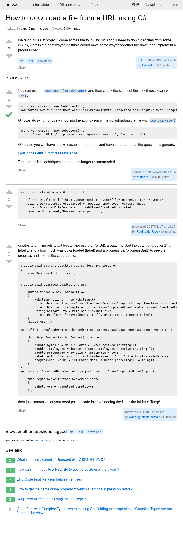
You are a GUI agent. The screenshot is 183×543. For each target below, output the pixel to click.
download (44, 61)
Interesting (40, 4)
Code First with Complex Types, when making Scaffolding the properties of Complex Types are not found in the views (90, 511)
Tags (94, 4)
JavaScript (154, 4)
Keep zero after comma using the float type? (47, 499)
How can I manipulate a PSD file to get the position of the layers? (64, 470)
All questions (70, 4)
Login (38, 440)
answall (13, 5)
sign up (50, 440)
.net (30, 61)
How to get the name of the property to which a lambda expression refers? (71, 489)
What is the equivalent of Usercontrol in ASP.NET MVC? (57, 460)
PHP (135, 4)
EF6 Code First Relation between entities (45, 479)
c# (21, 61)
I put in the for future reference (47, 153)
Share (22, 67)
